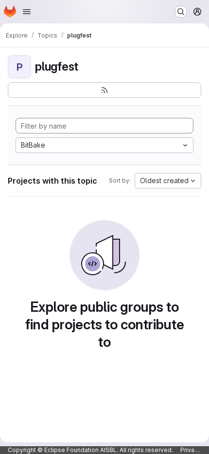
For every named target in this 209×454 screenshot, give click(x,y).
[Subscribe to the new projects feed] (104, 90)
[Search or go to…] (181, 12)
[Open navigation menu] (27, 11)
